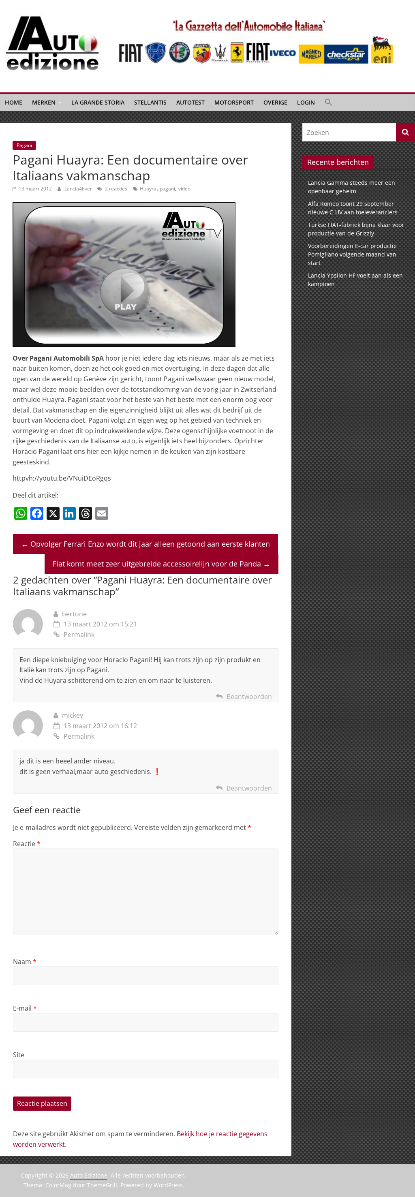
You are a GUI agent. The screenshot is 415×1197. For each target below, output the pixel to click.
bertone (74, 613)
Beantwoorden (249, 696)
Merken (44, 102)
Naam (24, 961)
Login (306, 102)
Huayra (148, 188)
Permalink (79, 634)
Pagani (24, 145)
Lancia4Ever (78, 188)
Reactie (27, 843)
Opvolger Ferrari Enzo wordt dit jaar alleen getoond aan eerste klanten (145, 544)
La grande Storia (97, 102)
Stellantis (150, 102)
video (184, 188)
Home (13, 102)
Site (18, 1054)
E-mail (25, 1008)
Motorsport (234, 102)
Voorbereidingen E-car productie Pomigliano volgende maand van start (352, 254)
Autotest (190, 102)
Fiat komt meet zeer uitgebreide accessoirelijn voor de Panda (161, 564)
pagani (167, 188)
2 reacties (115, 188)
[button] (329, 102)
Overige (275, 102)
